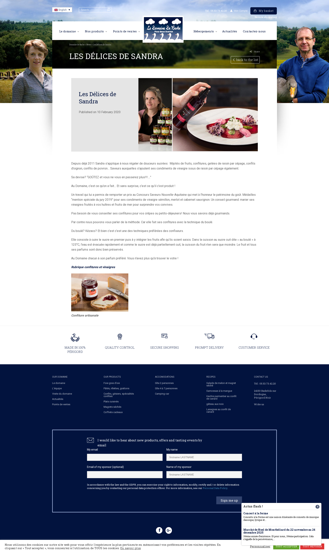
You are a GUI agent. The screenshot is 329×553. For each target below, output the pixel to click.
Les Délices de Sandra (97, 97)
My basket (266, 11)
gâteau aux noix (215, 404)
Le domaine (67, 31)
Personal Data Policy (215, 488)
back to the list (247, 60)
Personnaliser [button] (260, 546)
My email (92, 449)
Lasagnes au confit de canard (218, 410)
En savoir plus (130, 548)
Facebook (159, 533)
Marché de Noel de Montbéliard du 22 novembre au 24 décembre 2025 (279, 531)
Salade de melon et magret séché (221, 384)
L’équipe (57, 388)
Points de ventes (125, 31)
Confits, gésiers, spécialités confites (119, 395)
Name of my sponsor (179, 467)
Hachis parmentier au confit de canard (221, 397)
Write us (259, 404)
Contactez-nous (254, 31)
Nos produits (94, 31)
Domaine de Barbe (77, 44)
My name (172, 449)
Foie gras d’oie (112, 383)
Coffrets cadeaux (113, 412)
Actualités (229, 31)
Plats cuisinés (111, 401)
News (88, 44)
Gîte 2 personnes (164, 383)
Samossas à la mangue (219, 390)
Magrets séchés (112, 406)
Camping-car (162, 393)
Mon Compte (241, 10)
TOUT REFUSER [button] (312, 546)
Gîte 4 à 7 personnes (166, 388)
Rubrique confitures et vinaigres (93, 267)
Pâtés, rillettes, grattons (116, 388)
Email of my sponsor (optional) (105, 467)
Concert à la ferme (255, 513)
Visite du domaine (62, 393)
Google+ (169, 533)
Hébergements (203, 31)
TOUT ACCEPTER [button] (286, 546)
